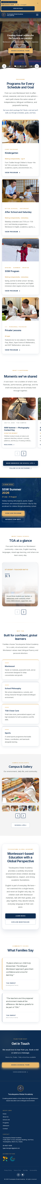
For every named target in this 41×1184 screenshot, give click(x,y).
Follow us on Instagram (20, 468)
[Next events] (23, 453)
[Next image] (23, 612)
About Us (5, 1117)
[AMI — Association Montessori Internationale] (12, 1158)
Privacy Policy (8, 1170)
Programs (6, 1122)
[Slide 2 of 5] (15, 66)
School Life (20, 825)
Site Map (25, 1170)
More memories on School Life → (20, 463)
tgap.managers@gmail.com (11, 1148)
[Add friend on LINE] (22, 1174)
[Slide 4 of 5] (26, 66)
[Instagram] (18, 1174)
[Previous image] (18, 816)
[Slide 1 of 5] (10, 66)
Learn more (20, 916)
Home (4, 1114)
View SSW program (13, 513)
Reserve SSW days (13, 519)
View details (18, 8)
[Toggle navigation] (37, 15)
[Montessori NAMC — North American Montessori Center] (5, 1158)
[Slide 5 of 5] (31, 66)
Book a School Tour (20, 50)
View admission (20, 1072)
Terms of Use (17, 1170)
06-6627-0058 (7, 1145)
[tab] (6, 808)
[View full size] (20, 790)
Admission (6, 1125)
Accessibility (33, 1170)
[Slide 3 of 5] (20, 66)
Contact (5, 1128)
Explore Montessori (20, 922)
